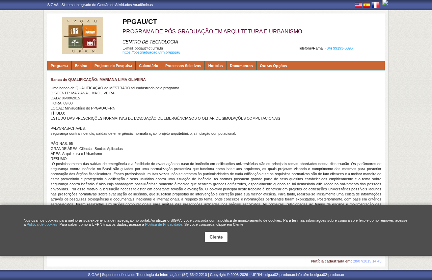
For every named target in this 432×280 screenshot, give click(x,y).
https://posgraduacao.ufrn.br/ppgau (151, 52)
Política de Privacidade (163, 224)
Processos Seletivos (183, 66)
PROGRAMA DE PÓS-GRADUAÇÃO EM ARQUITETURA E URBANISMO (212, 31)
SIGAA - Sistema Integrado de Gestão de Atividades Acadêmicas (100, 5)
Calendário (148, 66)
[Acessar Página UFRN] (385, 2)
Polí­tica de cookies (42, 224)
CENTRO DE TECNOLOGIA (150, 41)
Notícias (215, 66)
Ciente (216, 237)
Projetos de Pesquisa (113, 66)
